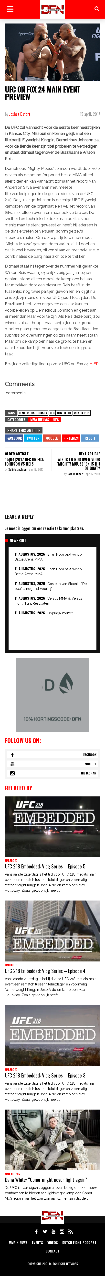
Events (37, 1242)
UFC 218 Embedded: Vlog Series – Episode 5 (45, 866)
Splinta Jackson (17, 469)
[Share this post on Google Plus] (52, 438)
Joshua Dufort (19, 114)
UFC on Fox (64, 413)
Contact (52, 1250)
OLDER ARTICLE (17, 453)
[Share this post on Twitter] (33, 438)
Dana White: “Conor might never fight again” (46, 1179)
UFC (52, 413)
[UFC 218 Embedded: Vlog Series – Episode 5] (52, 826)
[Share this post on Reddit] (90, 438)
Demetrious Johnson (33, 413)
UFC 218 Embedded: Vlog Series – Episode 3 (45, 1075)
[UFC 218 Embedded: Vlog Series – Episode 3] (52, 1035)
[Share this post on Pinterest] (71, 438)
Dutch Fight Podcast (79, 1242)
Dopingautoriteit (60, 613)
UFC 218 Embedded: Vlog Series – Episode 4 (45, 970)
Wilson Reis (81, 413)
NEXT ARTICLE (89, 453)
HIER (94, 364)
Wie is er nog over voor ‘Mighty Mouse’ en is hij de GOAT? (78, 464)
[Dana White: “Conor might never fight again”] (52, 1140)
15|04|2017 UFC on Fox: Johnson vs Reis (24, 462)
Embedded (11, 861)
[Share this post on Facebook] (14, 438)
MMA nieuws (18, 1242)
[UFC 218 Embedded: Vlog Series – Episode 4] (52, 931)
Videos (52, 1242)
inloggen (24, 528)
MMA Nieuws (39, 419)
